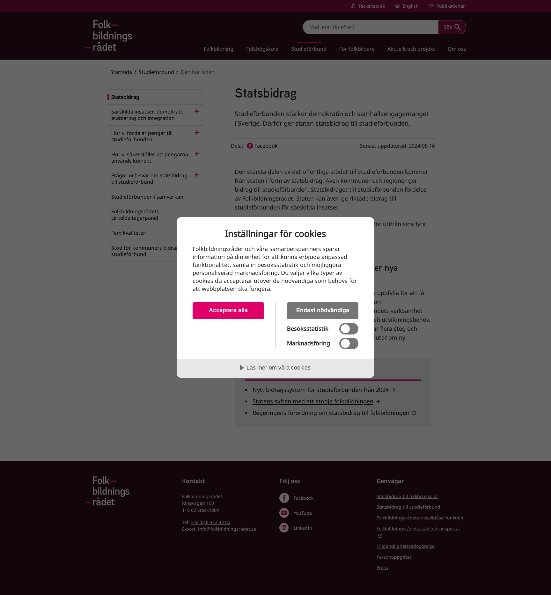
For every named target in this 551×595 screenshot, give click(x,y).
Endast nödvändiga (322, 310)
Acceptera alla (228, 310)
